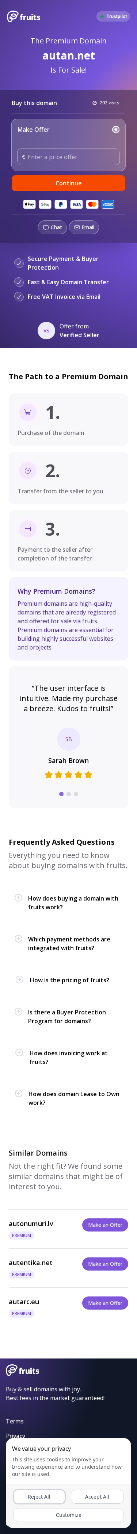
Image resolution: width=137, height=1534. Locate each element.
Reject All (39, 1496)
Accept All (97, 1496)
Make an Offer (105, 1224)
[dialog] (68, 1483)
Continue (69, 183)
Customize (68, 1514)
